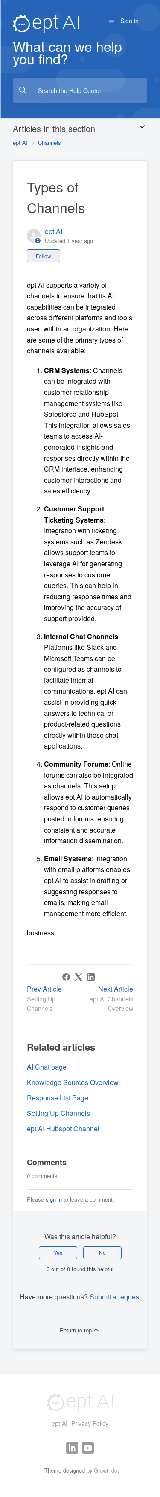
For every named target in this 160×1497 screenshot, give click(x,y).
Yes (58, 1252)
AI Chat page (47, 1067)
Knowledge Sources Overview (73, 1082)
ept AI (20, 142)
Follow (43, 255)
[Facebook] (66, 977)
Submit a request (115, 1297)
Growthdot (106, 1470)
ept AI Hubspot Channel (63, 1128)
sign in (54, 1199)
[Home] (46, 23)
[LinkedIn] (91, 977)
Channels (49, 142)
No (102, 1252)
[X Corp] (78, 977)
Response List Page (57, 1098)
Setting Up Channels (58, 1113)
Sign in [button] (129, 20)
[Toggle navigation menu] (111, 20)
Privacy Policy (89, 1423)
